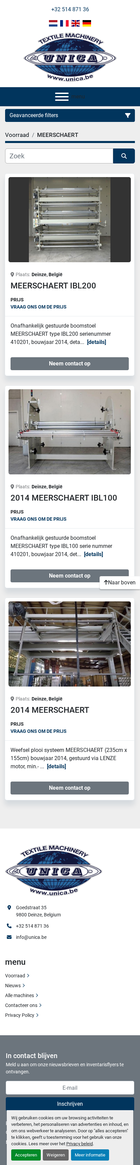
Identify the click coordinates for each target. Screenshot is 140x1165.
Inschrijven (70, 1104)
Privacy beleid (79, 1143)
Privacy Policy (19, 1015)
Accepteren (26, 1155)
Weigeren (56, 1155)
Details (96, 342)
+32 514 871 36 (70, 9)
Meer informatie (90, 1155)
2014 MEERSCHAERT (50, 710)
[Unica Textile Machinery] (53, 869)
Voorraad (15, 975)
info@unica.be (31, 937)
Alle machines (19, 995)
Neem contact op (69, 363)
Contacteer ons (21, 1005)
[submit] (124, 155)
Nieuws (13, 985)
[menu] (62, 97)
